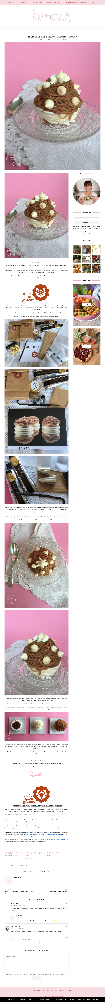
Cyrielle (41, 39)
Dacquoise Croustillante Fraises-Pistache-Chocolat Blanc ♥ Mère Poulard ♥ (34, 853)
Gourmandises (11, 2)
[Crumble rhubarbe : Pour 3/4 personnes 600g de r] (77, 268)
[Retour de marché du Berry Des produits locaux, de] (86, 268)
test (27, 865)
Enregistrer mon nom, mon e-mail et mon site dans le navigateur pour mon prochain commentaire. (36, 974)
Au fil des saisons (38, 2)
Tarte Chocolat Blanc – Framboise (13, 852)
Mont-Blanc (20, 865)
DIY (59, 2)
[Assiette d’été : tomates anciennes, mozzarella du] (96, 259)
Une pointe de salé (24, 2)
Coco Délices (15, 926)
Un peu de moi (83, 2)
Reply (67, 903)
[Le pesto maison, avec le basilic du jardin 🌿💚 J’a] (77, 249)
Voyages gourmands (70, 2)
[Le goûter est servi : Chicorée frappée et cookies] (86, 249)
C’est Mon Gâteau (39, 281)
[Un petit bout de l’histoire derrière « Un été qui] (96, 249)
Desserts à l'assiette (52, 34)
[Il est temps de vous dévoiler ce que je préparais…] (86, 259)
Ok (97, 999)
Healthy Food (51, 2)
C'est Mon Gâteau (10, 865)
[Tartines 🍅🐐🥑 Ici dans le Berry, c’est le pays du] (96, 268)
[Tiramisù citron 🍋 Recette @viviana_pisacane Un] (77, 259)
